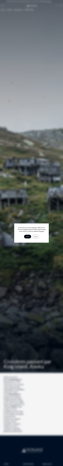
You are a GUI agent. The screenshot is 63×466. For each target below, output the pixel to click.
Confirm (28, 236)
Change (35, 236)
